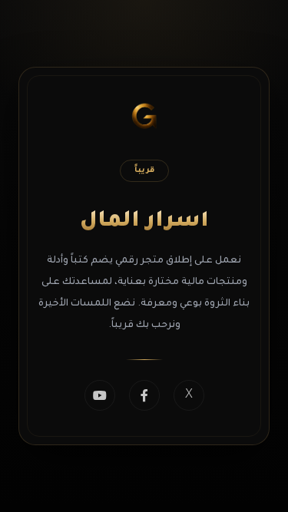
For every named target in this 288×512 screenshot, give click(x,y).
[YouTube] (99, 395)
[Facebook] (144, 395)
